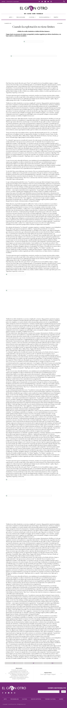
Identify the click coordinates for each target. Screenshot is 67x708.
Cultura (31, 17)
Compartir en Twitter (33, 663)
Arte (10, 17)
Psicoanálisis (20, 17)
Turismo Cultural (50, 699)
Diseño (56, 17)
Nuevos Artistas (43, 17)
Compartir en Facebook (14, 663)
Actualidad (59, 23)
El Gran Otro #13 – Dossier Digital (13, 1)
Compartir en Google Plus (52, 663)
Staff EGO (3, 1)
